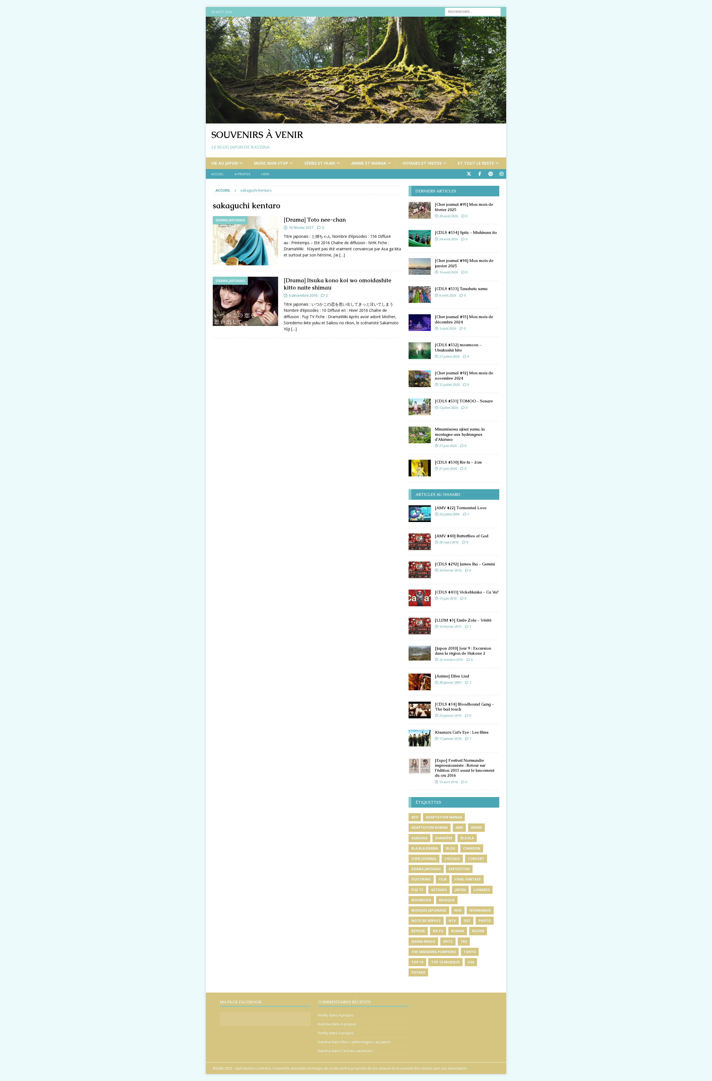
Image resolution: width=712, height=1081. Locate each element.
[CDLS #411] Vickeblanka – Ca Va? (467, 592)
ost (467, 920)
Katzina (324, 1023)
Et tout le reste (476, 163)
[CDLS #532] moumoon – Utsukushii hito (458, 347)
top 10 (417, 962)
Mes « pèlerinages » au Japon (365, 1041)
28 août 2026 (448, 216)
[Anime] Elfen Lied (452, 676)
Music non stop (271, 163)
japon (460, 889)
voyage (418, 972)
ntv (452, 920)
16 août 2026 (448, 272)
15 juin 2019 (448, 598)
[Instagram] (501, 174)
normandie (480, 910)
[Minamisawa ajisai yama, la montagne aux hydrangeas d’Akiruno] (420, 435)
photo (484, 920)
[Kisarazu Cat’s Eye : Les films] (420, 738)
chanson (471, 848)
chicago (452, 858)
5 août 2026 (447, 328)
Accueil (217, 174)
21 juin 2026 (448, 468)
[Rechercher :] (473, 11)
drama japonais (426, 869)
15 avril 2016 (448, 782)
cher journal (424, 858)
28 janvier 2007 (450, 682)
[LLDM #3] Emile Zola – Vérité (463, 620)
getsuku (439, 889)
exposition (459, 869)
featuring (421, 879)
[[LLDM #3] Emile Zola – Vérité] (420, 626)
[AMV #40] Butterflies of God (461, 535)
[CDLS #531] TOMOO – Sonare (464, 401)
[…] (342, 255)
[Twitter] (469, 174)
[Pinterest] (490, 174)
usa (471, 962)
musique (447, 900)
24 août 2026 (448, 239)
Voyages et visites (422, 163)
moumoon (421, 900)
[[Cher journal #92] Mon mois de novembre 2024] (420, 378)
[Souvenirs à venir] (356, 120)
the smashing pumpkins (433, 951)
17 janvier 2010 (450, 738)
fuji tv (417, 889)
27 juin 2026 (448, 446)
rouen (478, 931)
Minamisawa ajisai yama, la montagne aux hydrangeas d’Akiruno (460, 434)
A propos (242, 174)
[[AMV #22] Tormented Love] (420, 513)
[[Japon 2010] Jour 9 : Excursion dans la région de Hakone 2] (420, 653)
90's (414, 817)
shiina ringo (423, 941)
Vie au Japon (224, 163)
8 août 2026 (447, 295)
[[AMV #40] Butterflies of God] (420, 541)
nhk (458, 910)
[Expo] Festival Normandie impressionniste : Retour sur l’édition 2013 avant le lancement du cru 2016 (464, 768)
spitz (448, 941)
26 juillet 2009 (449, 514)
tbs (464, 941)
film (443, 879)
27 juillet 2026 (449, 356)
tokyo (470, 951)
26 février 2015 (450, 570)
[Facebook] (479, 174)
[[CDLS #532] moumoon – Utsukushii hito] (420, 350)
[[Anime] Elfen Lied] (420, 682)
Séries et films (319, 163)
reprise (418, 931)
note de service (426, 920)
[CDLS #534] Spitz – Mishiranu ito (466, 232)
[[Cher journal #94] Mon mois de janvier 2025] (420, 266)
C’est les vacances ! (357, 1050)
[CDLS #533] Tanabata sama (461, 288)
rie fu (438, 931)
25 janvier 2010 (450, 715)
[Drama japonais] (245, 240)
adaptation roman (429, 827)
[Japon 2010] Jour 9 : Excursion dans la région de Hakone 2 (463, 651)
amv (459, 827)
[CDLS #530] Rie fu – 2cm (458, 462)
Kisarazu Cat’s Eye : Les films (461, 732)
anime (476, 827)
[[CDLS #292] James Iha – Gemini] (420, 569)
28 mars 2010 (449, 542)
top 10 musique (445, 962)
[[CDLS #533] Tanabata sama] (420, 294)
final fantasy (467, 879)
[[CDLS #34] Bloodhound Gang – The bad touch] (420, 710)
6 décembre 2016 (303, 295)
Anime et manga (368, 163)
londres (482, 889)
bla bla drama (424, 848)
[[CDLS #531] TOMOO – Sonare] (420, 407)
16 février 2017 (301, 227)
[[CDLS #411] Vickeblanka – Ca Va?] (420, 598)
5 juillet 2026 (448, 407)
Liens (265, 174)
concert (476, 858)
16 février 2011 (450, 626)
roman (457, 931)
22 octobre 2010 (451, 659)
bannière (444, 838)
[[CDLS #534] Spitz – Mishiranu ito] (420, 238)
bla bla (467, 838)
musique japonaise (428, 910)
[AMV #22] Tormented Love (460, 507)
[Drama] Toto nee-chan (315, 219)
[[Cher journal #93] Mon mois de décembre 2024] (420, 322)
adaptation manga (444, 817)
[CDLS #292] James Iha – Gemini (465, 564)
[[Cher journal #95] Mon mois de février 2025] (420, 210)
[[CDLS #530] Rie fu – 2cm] (420, 468)
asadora (419, 838)
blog (450, 848)
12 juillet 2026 (449, 384)
